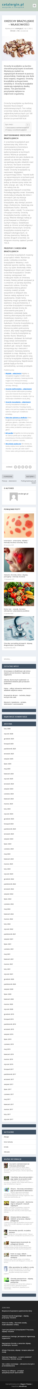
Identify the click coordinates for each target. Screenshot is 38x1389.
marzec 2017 (8, 1109)
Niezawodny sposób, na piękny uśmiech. (20, 1231)
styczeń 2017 (8, 1119)
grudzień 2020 (9, 979)
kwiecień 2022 (9, 914)
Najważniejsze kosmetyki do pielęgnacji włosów (21, 1243)
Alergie (6, 1137)
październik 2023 (10, 829)
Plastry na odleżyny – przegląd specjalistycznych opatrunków (13, 1372)
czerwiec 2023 (9, 849)
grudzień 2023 (9, 819)
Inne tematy (8, 1142)
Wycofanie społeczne (13, 444)
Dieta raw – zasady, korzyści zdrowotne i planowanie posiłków (16, 610)
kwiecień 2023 (9, 859)
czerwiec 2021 (9, 949)
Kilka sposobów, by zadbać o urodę (21, 1267)
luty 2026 (7, 729)
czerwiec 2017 (9, 1094)
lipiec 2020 (7, 994)
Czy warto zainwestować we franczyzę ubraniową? (19, 1165)
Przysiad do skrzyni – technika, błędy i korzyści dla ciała (17, 696)
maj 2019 (7, 1049)
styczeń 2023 (8, 874)
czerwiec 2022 (9, 904)
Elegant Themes (25, 1384)
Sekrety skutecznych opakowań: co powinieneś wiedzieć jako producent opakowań (16, 681)
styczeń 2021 (8, 974)
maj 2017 (7, 1099)
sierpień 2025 (8, 759)
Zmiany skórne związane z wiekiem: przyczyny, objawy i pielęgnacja (21, 1219)
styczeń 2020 (8, 1009)
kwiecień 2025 (9, 774)
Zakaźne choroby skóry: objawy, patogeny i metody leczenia (16, 576)
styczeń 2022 (8, 929)
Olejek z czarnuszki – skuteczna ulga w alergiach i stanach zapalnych (22, 1204)
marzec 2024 (8, 804)
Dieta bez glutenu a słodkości (16, 418)
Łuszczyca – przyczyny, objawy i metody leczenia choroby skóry (16, 541)
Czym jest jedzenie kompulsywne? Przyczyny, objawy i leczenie (18, 1330)
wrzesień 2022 (9, 889)
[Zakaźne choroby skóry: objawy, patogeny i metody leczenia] (19, 560)
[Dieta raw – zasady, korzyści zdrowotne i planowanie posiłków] (19, 594)
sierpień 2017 (8, 1084)
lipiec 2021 (7, 944)
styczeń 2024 (8, 814)
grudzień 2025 (9, 739)
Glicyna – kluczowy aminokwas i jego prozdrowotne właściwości (22, 1190)
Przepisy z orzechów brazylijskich (16, 130)
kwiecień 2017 (9, 1104)
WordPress (23, 1386)
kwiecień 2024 (9, 799)
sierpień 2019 (8, 1034)
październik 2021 (10, 934)
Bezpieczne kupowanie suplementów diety (17, 1311)
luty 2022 (7, 924)
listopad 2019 (8, 1019)
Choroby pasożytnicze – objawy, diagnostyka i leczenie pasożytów (22, 1280)
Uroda (6, 1147)
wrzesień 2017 (9, 1079)
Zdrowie (13, 31)
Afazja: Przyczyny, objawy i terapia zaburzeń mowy (18, 1351)
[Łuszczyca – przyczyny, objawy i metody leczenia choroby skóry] (19, 525)
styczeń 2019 (8, 1064)
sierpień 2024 (8, 789)
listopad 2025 (8, 744)
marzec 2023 (8, 864)
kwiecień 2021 (9, 959)
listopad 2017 (8, 1069)
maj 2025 (7, 769)
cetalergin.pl (19, 28)
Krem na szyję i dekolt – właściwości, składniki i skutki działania (21, 1255)
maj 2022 (7, 909)
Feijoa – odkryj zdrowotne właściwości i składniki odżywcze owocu (18, 689)
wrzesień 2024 (9, 784)
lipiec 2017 (7, 1089)
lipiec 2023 (7, 844)
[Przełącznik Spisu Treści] (26, 125)
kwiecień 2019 (9, 1054)
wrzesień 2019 (9, 1029)
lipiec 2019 (7, 1039)
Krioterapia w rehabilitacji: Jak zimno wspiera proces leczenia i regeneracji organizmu (17, 673)
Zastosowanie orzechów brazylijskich (17, 128)
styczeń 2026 (8, 734)
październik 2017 (10, 1074)
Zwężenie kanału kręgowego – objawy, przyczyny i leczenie (15, 1317)
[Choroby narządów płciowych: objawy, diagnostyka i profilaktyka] (19, 628)
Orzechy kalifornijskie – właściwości (19, 389)
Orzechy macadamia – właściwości (18, 402)
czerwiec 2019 (9, 1044)
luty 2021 (7, 969)
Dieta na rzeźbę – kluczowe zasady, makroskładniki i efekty (14, 1323)
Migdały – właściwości (13, 373)
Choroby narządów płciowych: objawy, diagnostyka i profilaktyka (18, 644)
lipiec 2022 (7, 899)
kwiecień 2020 (9, 999)
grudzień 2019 (9, 1014)
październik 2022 (10, 884)
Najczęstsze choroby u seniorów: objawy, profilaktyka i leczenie (16, 1344)
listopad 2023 (8, 824)
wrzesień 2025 (9, 754)
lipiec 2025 (7, 764)
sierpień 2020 (8, 989)
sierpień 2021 (8, 939)
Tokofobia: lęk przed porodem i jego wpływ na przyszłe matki (22, 1178)
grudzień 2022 (9, 879)
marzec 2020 (8, 1004)
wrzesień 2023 (9, 834)
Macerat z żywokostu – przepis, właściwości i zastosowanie (15, 703)
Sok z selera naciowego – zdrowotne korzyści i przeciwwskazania (18, 1365)
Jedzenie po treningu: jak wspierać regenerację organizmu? (18, 1337)
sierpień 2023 (8, 839)
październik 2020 (10, 984)
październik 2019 (10, 1024)
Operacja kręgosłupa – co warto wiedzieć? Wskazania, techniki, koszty (17, 1358)
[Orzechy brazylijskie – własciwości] (19, 48)
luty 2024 (7, 809)
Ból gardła (9, 433)
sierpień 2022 (8, 894)
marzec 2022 (8, 919)
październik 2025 (10, 749)
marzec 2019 (8, 1059)
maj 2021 (7, 954)
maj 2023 (7, 854)
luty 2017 (7, 1114)
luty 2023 (7, 869)
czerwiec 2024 (9, 794)
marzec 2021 (8, 964)
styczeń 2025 (8, 779)
